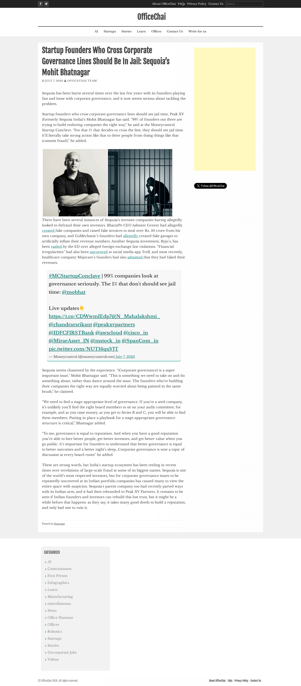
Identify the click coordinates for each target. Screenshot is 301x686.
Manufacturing (60, 597)
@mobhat (73, 292)
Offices (156, 31)
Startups (110, 31)
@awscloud (108, 333)
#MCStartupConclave (74, 276)
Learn (141, 31)
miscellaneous (59, 604)
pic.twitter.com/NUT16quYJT (83, 349)
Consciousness (59, 569)
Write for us (197, 31)
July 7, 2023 (125, 357)
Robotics (55, 631)
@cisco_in (135, 333)
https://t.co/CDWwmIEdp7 (80, 316)
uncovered (99, 252)
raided (57, 246)
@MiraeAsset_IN (69, 341)
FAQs (181, 4)
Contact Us (215, 4)
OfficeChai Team (82, 80)
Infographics (58, 583)
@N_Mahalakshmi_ (136, 316)
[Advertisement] (225, 109)
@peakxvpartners (114, 324)
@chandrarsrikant (70, 324)
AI (96, 31)
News (52, 610)
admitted (135, 257)
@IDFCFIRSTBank (71, 333)
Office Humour (60, 617)
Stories (126, 31)
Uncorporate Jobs (62, 652)
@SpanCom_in (140, 341)
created (48, 230)
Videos (53, 659)
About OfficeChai (164, 4)
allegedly (131, 236)
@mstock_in (106, 341)
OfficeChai (151, 17)
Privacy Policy (196, 4)
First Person (58, 576)
